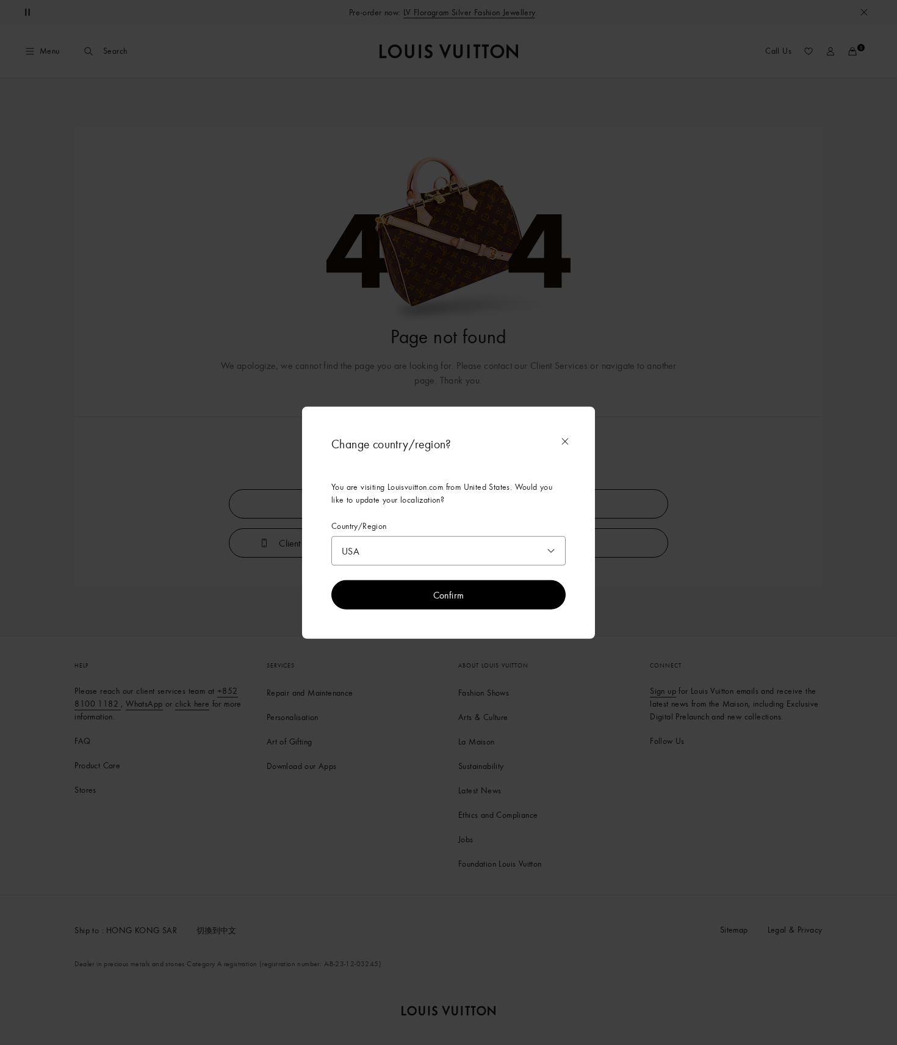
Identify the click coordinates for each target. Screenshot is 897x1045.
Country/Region (359, 525)
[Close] (565, 441)
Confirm (448, 595)
